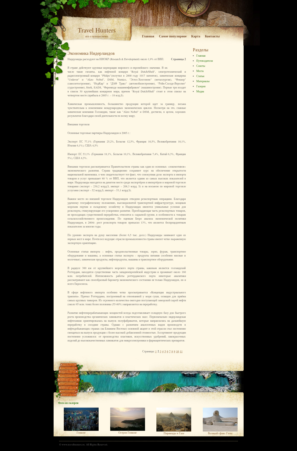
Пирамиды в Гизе (174, 433)
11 (181, 351)
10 (177, 351)
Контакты (212, 36)
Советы (200, 66)
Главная (148, 36)
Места (199, 71)
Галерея (201, 86)
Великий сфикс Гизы (220, 433)
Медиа (200, 91)
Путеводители (204, 60)
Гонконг (81, 432)
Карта (195, 36)
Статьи (200, 76)
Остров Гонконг (127, 432)
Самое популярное (173, 36)
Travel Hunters (97, 30)
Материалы (203, 81)
